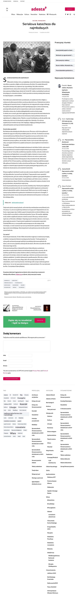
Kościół (23, 404)
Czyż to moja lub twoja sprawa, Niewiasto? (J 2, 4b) (67, 121)
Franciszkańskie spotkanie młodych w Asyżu (65, 70)
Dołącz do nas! (36, 401)
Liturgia (13, 407)
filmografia (18, 282)
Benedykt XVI (15, 394)
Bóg (21, 395)
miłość (9, 410)
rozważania (20, 427)
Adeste (6, 395)
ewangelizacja (8, 282)
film (5, 401)
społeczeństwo (6, 430)
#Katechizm (50, 500)
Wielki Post (20, 433)
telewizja (21, 287)
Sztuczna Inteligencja (16, 430)
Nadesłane (42, 14)
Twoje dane (35, 470)
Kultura (27, 14)
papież (19, 421)
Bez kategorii (50, 402)
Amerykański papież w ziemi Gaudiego (65, 50)
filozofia (9, 401)
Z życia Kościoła (50, 570)
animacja (7, 280)
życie (24, 436)
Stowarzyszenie (7, 1)
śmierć (14, 436)
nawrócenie (10, 417)
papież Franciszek (7, 424)
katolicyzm (16, 404)
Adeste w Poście (51, 399)
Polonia (14, 424)
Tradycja (6, 433)
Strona (5, 366)
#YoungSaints (51, 507)
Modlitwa (15, 410)
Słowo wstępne (51, 431)
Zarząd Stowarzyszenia (67, 466)
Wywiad (49, 447)
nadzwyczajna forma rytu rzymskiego (13, 414)
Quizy (48, 470)
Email (4, 360)
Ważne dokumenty (65, 462)
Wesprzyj (69, 9)
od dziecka (7, 287)
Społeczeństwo (51, 435)
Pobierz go (19, 274)
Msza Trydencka (23, 410)
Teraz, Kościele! (51, 587)
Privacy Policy (36, 370)
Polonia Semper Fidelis (22, 424)
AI (10, 395)
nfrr (16, 417)
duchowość (13, 397)
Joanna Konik (66, 169)
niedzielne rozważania (9, 421)
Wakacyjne (20, 14)
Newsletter (34, 14)
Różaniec (50, 549)
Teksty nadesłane (37, 466)
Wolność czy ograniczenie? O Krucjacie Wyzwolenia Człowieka (65, 55)
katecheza (7, 285)
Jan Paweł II (21, 401)
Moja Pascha (50, 450)
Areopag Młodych (52, 457)
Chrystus (14, 280)
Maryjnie (50, 533)
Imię (4, 355)
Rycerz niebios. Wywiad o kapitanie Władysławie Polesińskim (65, 65)
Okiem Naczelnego (51, 466)
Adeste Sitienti (50, 395)
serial (14, 287)
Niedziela (21, 418)
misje (5, 410)
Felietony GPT (51, 477)
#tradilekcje (50, 504)
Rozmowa (50, 427)
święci (19, 436)
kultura (5, 407)
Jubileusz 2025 (8, 404)
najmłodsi (15, 285)
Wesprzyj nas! (36, 474)
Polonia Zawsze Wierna (8, 427)
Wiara (13, 14)
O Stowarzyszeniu (65, 408)
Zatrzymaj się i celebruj (63, 60)
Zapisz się (40, 320)
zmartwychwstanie (7, 436)
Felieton (49, 416)
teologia (25, 430)
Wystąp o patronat (37, 478)
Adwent (49, 511)
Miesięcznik (52, 14)
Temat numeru (51, 439)
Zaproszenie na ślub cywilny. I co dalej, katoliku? (68, 173)
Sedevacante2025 (52, 583)
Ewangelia (21, 398)
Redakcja (15, 1)
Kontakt (22, 1)
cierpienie (6, 398)
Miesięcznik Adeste (33, 32)
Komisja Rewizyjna (65, 401)
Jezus (27, 401)
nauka (22, 285)
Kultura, (35, 20)
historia (14, 401)
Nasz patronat (51, 409)
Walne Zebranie (65, 459)
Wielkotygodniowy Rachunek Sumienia (54, 558)
